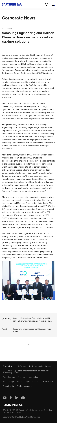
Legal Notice (33, 377)
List (28, 344)
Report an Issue (31, 382)
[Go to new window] (5, 398)
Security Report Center (12, 382)
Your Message (9, 377)
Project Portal (8, 386)
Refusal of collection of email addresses (34, 366)
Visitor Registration (25, 386)
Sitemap (21, 377)
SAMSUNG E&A (12, 4)
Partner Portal (47, 382)
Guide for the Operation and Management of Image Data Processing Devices (26, 372)
